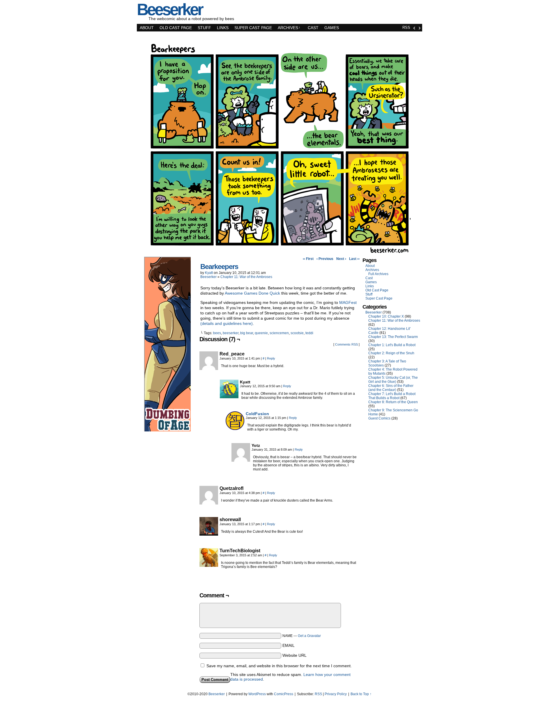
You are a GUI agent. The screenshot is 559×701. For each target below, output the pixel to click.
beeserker (230, 333)
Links (223, 27)
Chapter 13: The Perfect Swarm (393, 337)
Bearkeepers (219, 266)
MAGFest (348, 302)
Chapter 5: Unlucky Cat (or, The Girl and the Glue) (393, 380)
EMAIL (288, 645)
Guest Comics (379, 418)
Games (331, 27)
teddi (309, 333)
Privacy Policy (336, 694)
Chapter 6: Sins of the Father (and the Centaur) (390, 388)
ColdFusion (257, 413)
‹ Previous (324, 259)
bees (217, 333)
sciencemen (279, 333)
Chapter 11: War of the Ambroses (246, 277)
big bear (246, 333)
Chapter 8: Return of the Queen (393, 402)
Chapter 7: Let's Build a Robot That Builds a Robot (391, 396)
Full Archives (378, 274)
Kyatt (209, 273)
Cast (313, 27)
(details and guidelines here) (226, 323)
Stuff (204, 27)
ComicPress (283, 694)
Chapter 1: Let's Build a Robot (391, 345)
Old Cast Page (176, 27)
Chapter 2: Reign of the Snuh (391, 353)
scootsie (297, 333)
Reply (271, 358)
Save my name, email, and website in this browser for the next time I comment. (279, 665)
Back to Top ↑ (361, 694)
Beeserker (208, 277)
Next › (341, 259)
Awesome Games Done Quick (252, 293)
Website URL (294, 655)
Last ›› (354, 259)
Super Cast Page (253, 27)
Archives (289, 27)
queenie (261, 333)
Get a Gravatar (309, 636)
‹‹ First (308, 259)
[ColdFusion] (235, 428)
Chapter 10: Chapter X (386, 316)
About (147, 27)
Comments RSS (346, 344)
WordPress (257, 694)
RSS (406, 27)
